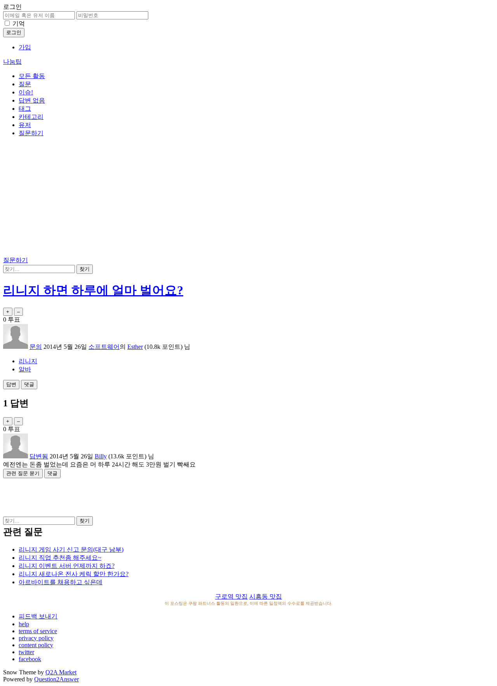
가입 (25, 47)
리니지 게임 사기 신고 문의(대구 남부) (71, 549)
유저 (25, 125)
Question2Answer (56, 679)
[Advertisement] (248, 198)
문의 (36, 346)
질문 (25, 84)
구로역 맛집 (231, 596)
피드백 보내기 (38, 616)
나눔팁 (12, 61)
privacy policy (36, 638)
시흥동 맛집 (265, 596)
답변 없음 (32, 100)
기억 (18, 23)
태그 (25, 108)
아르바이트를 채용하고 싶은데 (61, 582)
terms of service (38, 631)
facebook (30, 659)
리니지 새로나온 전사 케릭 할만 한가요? (74, 574)
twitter (26, 652)
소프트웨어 (104, 346)
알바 (25, 369)
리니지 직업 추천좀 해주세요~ (60, 557)
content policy (36, 645)
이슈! (26, 92)
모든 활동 (32, 76)
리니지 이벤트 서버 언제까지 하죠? (67, 565)
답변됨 (39, 456)
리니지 (28, 361)
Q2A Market (60, 672)
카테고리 (31, 116)
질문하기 (31, 133)
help (24, 624)
